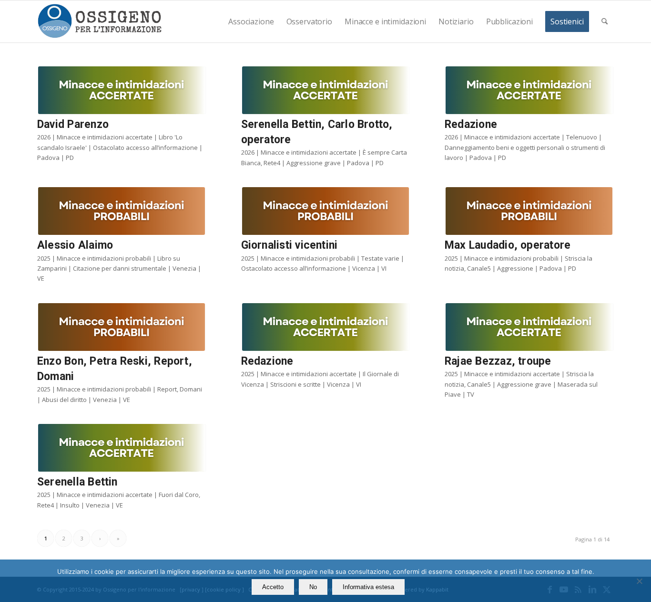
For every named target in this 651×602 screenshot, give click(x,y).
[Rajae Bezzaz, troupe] (529, 327)
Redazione (471, 124)
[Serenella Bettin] (121, 448)
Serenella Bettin (77, 481)
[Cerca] (604, 21)
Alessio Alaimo (75, 245)
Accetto (273, 587)
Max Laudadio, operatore (507, 245)
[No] (639, 581)
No (313, 587)
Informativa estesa (368, 587)
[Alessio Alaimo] (121, 211)
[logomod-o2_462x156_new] (99, 21)
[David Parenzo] (121, 90)
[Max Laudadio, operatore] (529, 211)
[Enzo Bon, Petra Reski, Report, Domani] (121, 327)
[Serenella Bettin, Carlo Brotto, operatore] (325, 90)
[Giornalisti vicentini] (325, 211)
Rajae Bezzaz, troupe (498, 361)
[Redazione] (529, 90)
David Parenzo (73, 124)
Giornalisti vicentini (289, 245)
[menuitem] (251, 21)
